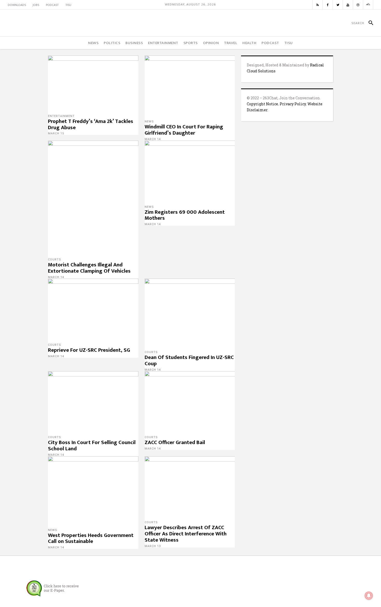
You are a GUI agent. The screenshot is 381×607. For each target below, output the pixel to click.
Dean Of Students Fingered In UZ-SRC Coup (189, 360)
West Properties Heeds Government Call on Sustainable (90, 538)
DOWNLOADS (17, 5)
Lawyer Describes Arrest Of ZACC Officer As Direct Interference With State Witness (186, 533)
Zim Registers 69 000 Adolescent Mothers (185, 215)
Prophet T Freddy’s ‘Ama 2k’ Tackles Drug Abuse (90, 124)
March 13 (153, 546)
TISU (68, 5)
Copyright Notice (262, 103)
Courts (54, 259)
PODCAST (52, 5)
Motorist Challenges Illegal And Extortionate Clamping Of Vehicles (89, 267)
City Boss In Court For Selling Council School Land (92, 445)
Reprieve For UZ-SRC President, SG (89, 350)
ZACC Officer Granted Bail (175, 442)
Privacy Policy (293, 103)
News (149, 121)
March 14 (153, 139)
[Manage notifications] (369, 595)
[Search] (368, 23)
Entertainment (61, 116)
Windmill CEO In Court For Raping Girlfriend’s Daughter (184, 129)
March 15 (56, 133)
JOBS (36, 5)
